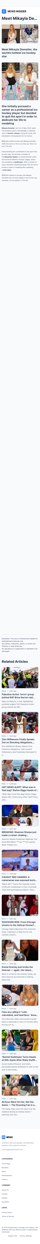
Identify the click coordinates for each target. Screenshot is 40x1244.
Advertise (5, 1202)
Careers (5, 1198)
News (4, 1171)
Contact (5, 1194)
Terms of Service (8, 1216)
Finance (4, 1179)
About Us (5, 1190)
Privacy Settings (26, 1236)
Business (5, 1167)
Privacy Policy (7, 1212)
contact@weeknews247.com (12, 1149)
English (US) (12, 1236)
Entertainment (7, 1175)
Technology (6, 1164)
